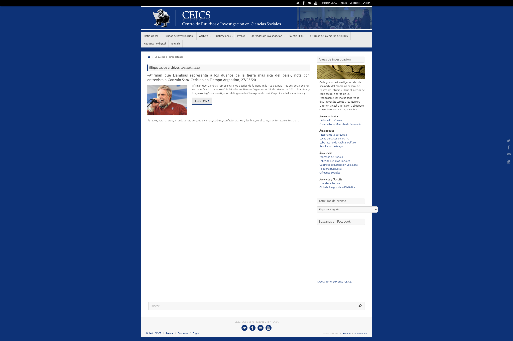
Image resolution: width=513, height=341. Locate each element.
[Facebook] (304, 3)
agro (170, 120)
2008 (154, 120)
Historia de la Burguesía (333, 134)
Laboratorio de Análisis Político (337, 142)
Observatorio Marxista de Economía (340, 124)
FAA (242, 120)
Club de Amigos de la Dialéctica (337, 187)
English (366, 2)
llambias (250, 120)
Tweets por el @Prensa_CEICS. (334, 281)
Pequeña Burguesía (330, 168)
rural (259, 120)
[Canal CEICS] (316, 3)
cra (236, 120)
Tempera (346, 333)
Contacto (355, 2)
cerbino (217, 120)
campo (208, 120)
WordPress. (361, 333)
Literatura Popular (330, 183)
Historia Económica (330, 120)
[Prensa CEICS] (298, 3)
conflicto (228, 120)
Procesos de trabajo (331, 157)
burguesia (197, 120)
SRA (271, 120)
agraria (162, 120)
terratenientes (283, 120)
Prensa (343, 2)
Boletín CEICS (329, 2)
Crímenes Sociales (329, 172)
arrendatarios (182, 120)
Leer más (201, 101)
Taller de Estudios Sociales (334, 161)
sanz (265, 120)
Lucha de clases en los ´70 (334, 138)
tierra (296, 120)
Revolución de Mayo (331, 146)
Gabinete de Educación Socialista (338, 164)
